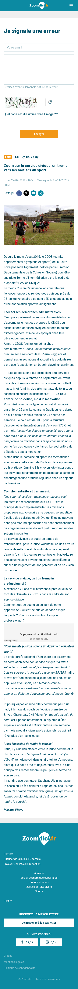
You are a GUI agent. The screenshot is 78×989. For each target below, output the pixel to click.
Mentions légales (14, 961)
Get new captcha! (50, 102)
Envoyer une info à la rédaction (22, 864)
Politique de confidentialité (19, 967)
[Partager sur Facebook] (19, 193)
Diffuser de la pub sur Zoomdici (22, 858)
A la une (39, 873)
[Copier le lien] (41, 193)
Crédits (8, 955)
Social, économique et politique (39, 877)
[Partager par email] (33, 193)
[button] (71, 5)
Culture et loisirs (39, 882)
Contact (8, 854)
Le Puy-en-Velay (26, 157)
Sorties (8, 901)
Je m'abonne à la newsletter (39, 922)
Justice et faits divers (39, 886)
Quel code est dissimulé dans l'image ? (30, 114)
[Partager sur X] (26, 193)
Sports (39, 891)
